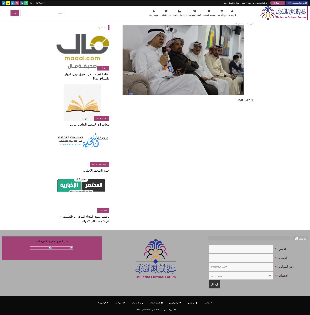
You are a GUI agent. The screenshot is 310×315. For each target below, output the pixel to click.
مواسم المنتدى (209, 15)
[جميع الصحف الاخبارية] (83, 148)
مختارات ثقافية (179, 15)
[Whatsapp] (31, 2)
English (41, 3)
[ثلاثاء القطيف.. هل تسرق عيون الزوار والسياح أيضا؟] (83, 52)
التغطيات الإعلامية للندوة (99, 164)
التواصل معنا (154, 15)
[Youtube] (22, 2)
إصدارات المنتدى (102, 118)
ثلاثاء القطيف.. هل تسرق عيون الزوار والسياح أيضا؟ (244, 3)
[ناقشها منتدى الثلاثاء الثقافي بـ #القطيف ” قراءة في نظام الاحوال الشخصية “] (83, 194)
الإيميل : (281, 257)
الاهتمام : (281, 275)
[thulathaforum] (26, 2)
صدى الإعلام (166, 15)
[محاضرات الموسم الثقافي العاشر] (83, 102)
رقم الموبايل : (284, 266)
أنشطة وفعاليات (194, 15)
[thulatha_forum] (17, 2)
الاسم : (280, 249)
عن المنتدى (222, 15)
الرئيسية (232, 15)
